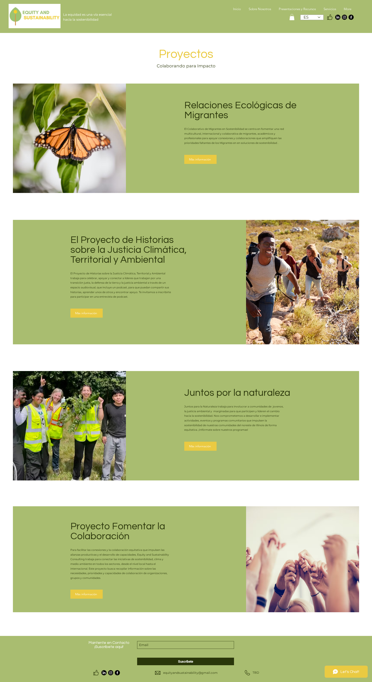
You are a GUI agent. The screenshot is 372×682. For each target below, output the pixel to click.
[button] (291, 17)
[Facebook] (351, 17)
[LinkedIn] (337, 17)
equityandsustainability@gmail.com (190, 673)
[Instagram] (344, 17)
